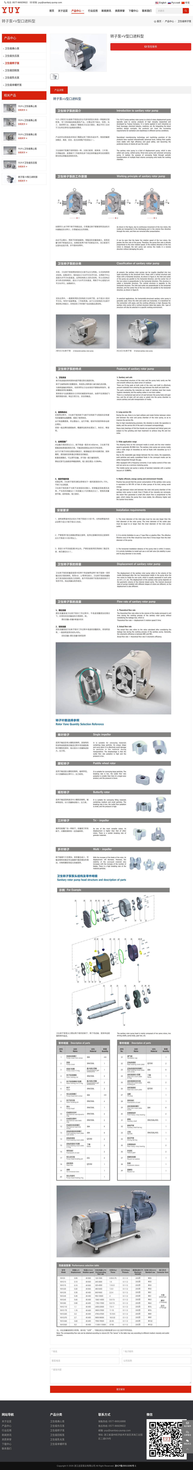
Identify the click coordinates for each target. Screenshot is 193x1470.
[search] (186, 11)
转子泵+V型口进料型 (28, 177)
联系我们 (147, 11)
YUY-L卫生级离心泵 (27, 106)
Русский (175, 2)
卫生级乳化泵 (12, 77)
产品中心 (76, 11)
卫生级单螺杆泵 (13, 85)
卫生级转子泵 (12, 63)
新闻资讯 (106, 11)
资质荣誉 (120, 11)
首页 (51, 11)
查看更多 (21, 110)
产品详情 (58, 90)
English (162, 2)
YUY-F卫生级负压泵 (27, 163)
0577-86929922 (20, 2)
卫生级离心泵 (12, 48)
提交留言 (120, 1389)
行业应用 (93, 11)
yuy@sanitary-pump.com (50, 2)
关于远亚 (63, 11)
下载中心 (133, 11)
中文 (187, 2)
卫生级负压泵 (12, 56)
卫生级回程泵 (12, 70)
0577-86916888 (117, 1421)
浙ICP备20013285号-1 (125, 1466)
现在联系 (152, 46)
